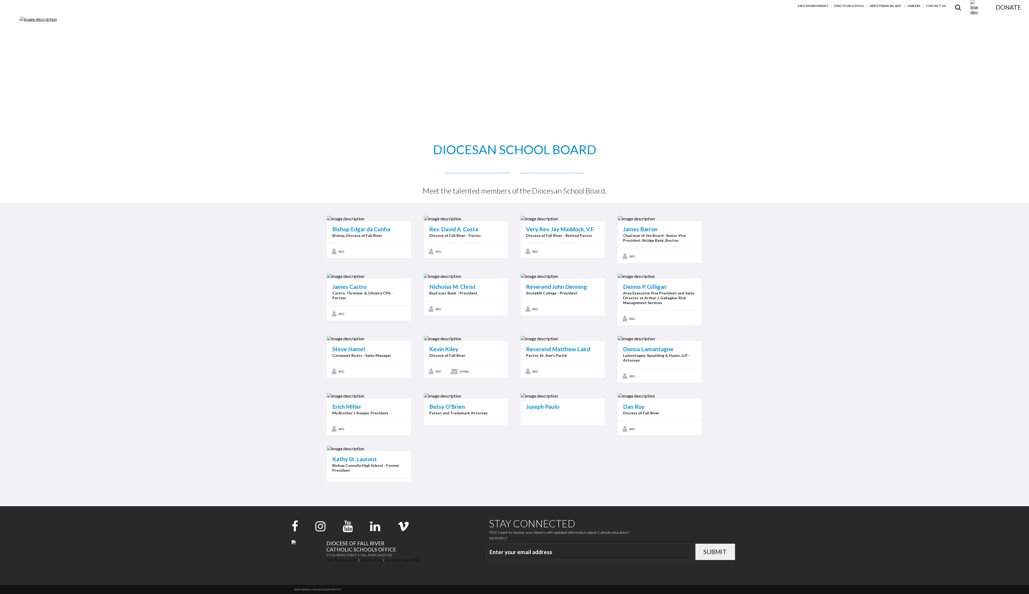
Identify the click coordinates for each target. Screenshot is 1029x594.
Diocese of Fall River (402, 560)
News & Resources (927, 22)
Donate (1008, 7)
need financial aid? (886, 5)
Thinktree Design (354, 589)
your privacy (518, 538)
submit (715, 551)
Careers (914, 5)
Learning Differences (875, 22)
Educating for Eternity (817, 22)
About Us (965, 22)
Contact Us (936, 5)
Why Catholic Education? (754, 22)
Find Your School (849, 5)
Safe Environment (813, 5)
